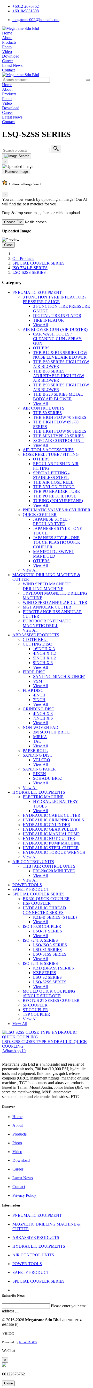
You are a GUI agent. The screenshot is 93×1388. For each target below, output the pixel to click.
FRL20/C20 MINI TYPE (54, 871)
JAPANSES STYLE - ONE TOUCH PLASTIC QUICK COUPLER (56, 542)
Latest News (12, 65)
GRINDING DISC (38, 709)
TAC (37, 741)
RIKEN (39, 774)
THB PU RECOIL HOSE (54, 496)
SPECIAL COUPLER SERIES (38, 263)
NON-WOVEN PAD (40, 727)
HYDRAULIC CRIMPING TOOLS (53, 820)
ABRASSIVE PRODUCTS (35, 635)
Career (7, 61)
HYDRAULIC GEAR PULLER (50, 829)
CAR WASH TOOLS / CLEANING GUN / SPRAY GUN (57, 339)
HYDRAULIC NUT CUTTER (49, 838)
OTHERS (41, 348)
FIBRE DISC (34, 672)
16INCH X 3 (44, 649)
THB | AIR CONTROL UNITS (49, 866)
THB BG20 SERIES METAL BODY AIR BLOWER (58, 396)
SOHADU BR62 (47, 778)
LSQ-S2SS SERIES (29, 272)
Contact (8, 70)
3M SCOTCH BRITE (51, 732)
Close (8, 245)
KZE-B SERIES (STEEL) (55, 917)
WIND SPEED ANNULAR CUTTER (55, 602)
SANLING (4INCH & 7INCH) (59, 676)
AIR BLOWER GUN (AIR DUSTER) (55, 329)
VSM (37, 681)
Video (7, 51)
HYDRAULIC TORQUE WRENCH (54, 852)
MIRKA (40, 736)
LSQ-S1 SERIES (47, 949)
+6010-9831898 (26, 11)
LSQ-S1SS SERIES (49, 954)
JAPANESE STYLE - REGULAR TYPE (51, 521)
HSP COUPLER (37, 903)
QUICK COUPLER (40, 514)
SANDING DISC (37, 755)
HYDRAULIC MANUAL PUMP (51, 834)
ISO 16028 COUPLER (42, 926)
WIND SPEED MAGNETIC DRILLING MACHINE (47, 586)
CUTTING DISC (37, 644)
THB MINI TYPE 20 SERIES (58, 436)
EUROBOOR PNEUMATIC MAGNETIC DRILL (47, 623)
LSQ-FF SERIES (47, 931)
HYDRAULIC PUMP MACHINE (52, 843)
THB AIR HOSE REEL (53, 482)
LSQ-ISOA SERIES (50, 945)
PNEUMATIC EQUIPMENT (37, 292)
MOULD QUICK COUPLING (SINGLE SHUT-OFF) (49, 993)
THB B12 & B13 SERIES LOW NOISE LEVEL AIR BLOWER (60, 354)
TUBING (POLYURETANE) (58, 500)
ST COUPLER (35, 1010)
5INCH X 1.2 (44, 658)
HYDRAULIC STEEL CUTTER (51, 848)
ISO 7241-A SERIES (40, 940)
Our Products (23, 258)
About (7, 37)
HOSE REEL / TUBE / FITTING (51, 454)
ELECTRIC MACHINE (43, 797)
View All (40, 325)
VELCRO (41, 760)
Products (9, 42)
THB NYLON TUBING (54, 487)
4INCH (39, 695)
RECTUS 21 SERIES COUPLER (51, 1000)
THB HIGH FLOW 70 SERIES (59, 417)
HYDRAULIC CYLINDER (46, 824)
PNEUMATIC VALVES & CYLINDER (56, 510)
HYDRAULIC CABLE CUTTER (51, 815)
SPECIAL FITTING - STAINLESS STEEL (51, 475)
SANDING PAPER (39, 769)
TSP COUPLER (36, 1014)
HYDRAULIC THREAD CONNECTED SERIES (44, 910)
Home (7, 33)
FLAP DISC (33, 690)
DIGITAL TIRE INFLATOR (57, 315)
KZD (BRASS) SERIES (53, 968)
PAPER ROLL (35, 750)
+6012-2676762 (26, 6)
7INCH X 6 (43, 718)
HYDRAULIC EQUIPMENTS (38, 792)
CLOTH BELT (35, 639)
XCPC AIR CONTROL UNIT (58, 440)
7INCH (39, 699)
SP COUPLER (35, 1005)
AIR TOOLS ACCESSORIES (48, 450)
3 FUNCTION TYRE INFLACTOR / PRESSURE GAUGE (54, 299)
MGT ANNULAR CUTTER (47, 607)
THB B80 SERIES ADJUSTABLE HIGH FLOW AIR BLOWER (58, 376)
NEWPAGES (28, 1342)
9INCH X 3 (43, 662)
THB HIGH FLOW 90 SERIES (59, 431)
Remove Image (16, 172)
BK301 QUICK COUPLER (46, 898)
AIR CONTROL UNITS (43, 408)
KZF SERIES (44, 972)
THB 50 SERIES (47, 413)
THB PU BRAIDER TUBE (56, 491)
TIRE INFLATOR (48, 320)
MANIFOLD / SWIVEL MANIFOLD (53, 553)
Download (10, 56)
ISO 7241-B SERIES (30, 268)
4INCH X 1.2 (44, 653)
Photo (7, 47)
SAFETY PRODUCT (30, 889)
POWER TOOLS (27, 885)
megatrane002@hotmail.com (36, 19)
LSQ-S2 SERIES (47, 977)
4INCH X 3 (43, 713)
